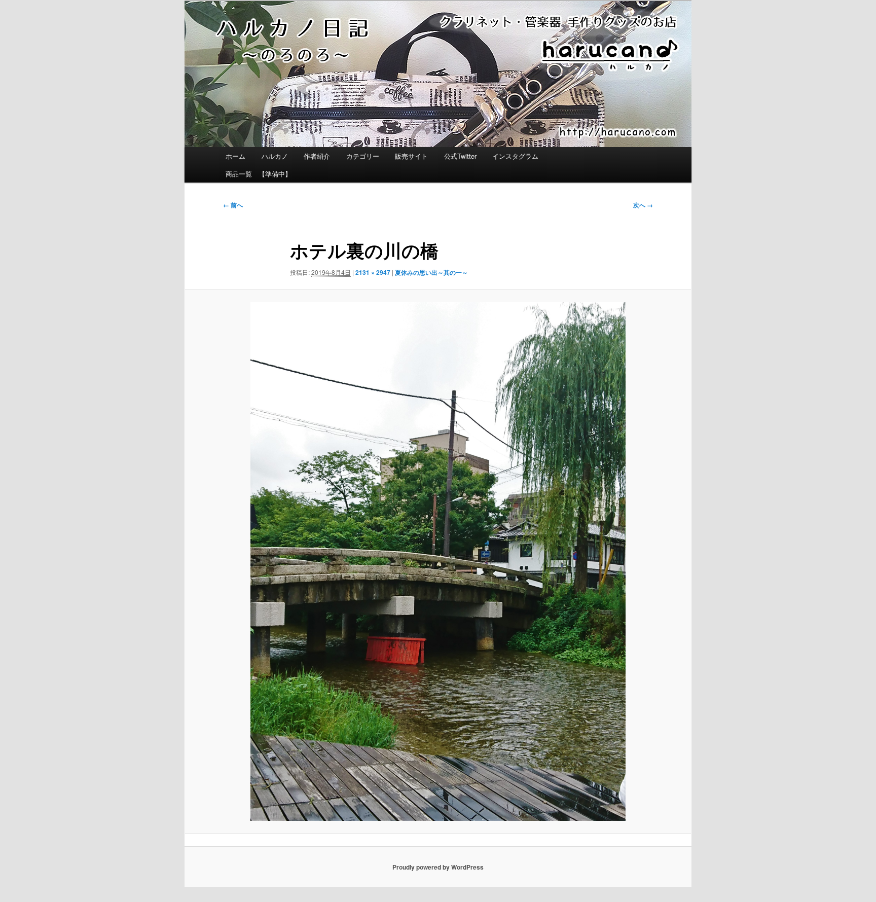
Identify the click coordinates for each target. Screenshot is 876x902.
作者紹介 (317, 156)
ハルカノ (275, 156)
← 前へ (233, 204)
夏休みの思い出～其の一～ (431, 272)
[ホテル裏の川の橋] (438, 561)
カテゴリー (362, 156)
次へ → (643, 204)
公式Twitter (460, 156)
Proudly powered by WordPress (438, 867)
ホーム (235, 156)
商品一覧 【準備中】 (258, 173)
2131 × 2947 (372, 272)
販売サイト (411, 156)
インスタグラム (515, 156)
